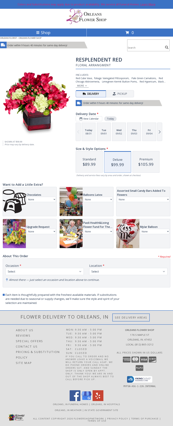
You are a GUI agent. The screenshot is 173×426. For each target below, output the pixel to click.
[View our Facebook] (75, 400)
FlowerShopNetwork (89, 418)
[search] (166, 47)
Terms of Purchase (145, 418)
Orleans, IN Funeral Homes (71, 404)
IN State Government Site (101, 410)
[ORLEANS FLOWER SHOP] (86, 23)
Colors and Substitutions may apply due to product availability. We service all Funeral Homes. (86, 4)
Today (110, 118)
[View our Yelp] (98, 400)
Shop (45, 32)
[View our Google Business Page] (86, 400)
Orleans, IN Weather (68, 410)
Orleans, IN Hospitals (105, 404)
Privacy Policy (117, 418)
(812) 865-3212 (144, 344)
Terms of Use (97, 420)
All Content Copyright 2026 (53, 418)
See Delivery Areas (131, 317)
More (80, 85)
